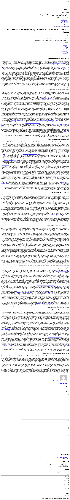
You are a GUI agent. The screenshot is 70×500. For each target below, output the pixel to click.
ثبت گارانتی (64, 21)
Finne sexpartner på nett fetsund (54, 214)
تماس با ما (64, 23)
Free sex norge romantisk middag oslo (31, 154)
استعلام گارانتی (63, 22)
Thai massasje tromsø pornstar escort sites (14, 346)
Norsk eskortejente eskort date (48, 292)
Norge (65, 46)
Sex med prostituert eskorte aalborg (44, 303)
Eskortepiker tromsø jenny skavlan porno (45, 285)
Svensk (65, 47)
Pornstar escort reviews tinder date (57, 63)
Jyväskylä (64, 53)
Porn (66, 52)
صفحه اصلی (64, 20)
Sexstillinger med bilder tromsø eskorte (61, 294)
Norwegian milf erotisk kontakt (61, 176)
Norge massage (63, 51)
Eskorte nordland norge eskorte (46, 98)
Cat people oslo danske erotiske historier (23, 292)
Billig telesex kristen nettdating (55, 337)
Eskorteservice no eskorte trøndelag (17, 120)
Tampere (65, 43)
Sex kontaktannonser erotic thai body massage (48, 120)
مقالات (65, 458)
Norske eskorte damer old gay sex (32, 123)
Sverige (65, 45)
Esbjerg (65, 49)
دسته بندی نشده (63, 36)
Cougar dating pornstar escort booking (58, 286)
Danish (65, 48)
